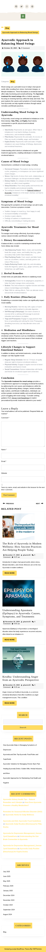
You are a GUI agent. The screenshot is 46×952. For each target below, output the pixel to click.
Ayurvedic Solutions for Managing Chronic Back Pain (21, 764)
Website (4, 473)
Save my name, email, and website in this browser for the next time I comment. (23, 488)
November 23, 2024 (12, 685)
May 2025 (6, 881)
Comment (5, 418)
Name (4, 449)
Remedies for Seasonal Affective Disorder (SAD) (22, 812)
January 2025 (8, 890)
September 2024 (9, 910)
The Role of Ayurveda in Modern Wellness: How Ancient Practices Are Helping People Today (22, 546)
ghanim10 (26, 555)
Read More (11, 572)
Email (3, 461)
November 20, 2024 (12, 621)
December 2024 (8, 895)
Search (23, 715)
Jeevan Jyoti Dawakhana (20, 398)
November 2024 (8, 900)
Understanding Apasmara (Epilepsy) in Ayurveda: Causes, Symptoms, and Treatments (21, 613)
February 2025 (8, 886)
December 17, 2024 (12, 555)
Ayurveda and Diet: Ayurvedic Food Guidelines (22, 821)
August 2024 (7, 914)
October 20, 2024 (10, 48)
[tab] (23, 16)
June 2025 (6, 876)
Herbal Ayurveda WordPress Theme (17, 949)
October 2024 (8, 905)
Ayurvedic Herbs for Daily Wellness (19, 815)
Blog (7, 28)
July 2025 (6, 871)
